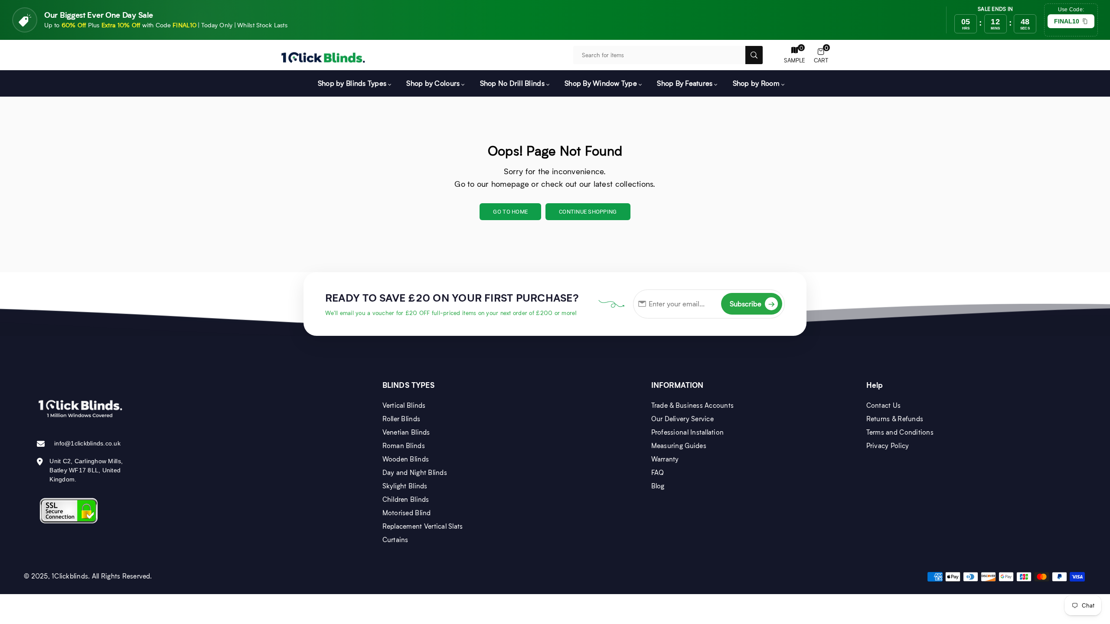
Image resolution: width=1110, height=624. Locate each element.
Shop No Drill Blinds (512, 83)
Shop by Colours (433, 83)
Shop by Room (756, 83)
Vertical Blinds (404, 405)
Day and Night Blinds (414, 472)
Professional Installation (687, 432)
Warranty (665, 459)
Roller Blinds (401, 418)
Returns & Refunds (894, 418)
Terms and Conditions (900, 432)
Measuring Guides (678, 445)
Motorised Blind (406, 513)
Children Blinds (405, 499)
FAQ (657, 472)
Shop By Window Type (601, 83)
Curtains (395, 539)
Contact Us (883, 405)
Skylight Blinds (405, 486)
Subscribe (752, 303)
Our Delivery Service (682, 418)
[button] (821, 55)
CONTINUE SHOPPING (588, 211)
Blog (658, 486)
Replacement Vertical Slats (422, 526)
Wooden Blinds (405, 459)
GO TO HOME (510, 211)
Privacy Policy (887, 445)
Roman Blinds (403, 445)
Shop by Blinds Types (352, 83)
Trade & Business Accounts (692, 405)
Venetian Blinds (406, 432)
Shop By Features (684, 83)
